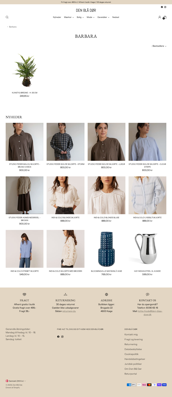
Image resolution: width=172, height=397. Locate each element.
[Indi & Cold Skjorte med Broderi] (65, 249)
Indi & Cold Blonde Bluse (106, 217)
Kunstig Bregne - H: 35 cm (24, 93)
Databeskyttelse (133, 349)
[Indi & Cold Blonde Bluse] (106, 195)
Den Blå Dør (17, 385)
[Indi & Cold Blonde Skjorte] (65, 195)
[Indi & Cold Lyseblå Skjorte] (147, 195)
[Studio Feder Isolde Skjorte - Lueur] (106, 142)
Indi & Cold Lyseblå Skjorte (147, 217)
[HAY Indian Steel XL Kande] (147, 249)
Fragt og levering (134, 339)
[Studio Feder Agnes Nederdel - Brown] (24, 195)
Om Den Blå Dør (133, 369)
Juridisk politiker (133, 364)
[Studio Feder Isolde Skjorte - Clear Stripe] (147, 142)
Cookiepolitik (132, 354)
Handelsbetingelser (135, 359)
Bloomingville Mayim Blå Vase (106, 271)
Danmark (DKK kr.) (16, 381)
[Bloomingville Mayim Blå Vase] (106, 249)
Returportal (131, 373)
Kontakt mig (131, 334)
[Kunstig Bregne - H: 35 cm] (24, 70)
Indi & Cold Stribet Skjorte (25, 271)
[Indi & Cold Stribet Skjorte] (24, 249)
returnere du (69, 311)
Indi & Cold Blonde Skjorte (65, 217)
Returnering (131, 344)
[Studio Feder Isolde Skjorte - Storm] (65, 142)
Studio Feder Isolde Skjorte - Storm (65, 164)
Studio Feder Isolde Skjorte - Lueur (106, 164)
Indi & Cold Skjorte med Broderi (65, 271)
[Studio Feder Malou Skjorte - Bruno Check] (24, 142)
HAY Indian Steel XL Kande (147, 271)
